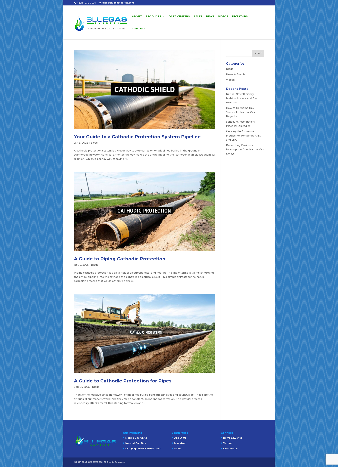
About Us (180, 437)
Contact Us (230, 448)
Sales (198, 16)
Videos (223, 16)
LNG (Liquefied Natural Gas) (143, 448)
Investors (240, 16)
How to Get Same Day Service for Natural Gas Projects (240, 112)
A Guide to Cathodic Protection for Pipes (122, 381)
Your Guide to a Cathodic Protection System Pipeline (137, 137)
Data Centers (179, 16)
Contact (139, 28)
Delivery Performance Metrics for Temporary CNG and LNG (243, 135)
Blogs (94, 142)
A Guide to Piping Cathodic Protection (119, 259)
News (210, 16)
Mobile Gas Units (136, 437)
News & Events (236, 74)
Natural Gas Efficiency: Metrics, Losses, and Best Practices (242, 98)
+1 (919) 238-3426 (86, 2)
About (137, 16)
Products (153, 16)
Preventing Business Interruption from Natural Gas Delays (245, 149)
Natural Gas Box (135, 443)
